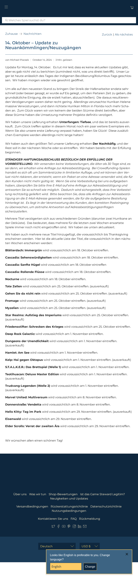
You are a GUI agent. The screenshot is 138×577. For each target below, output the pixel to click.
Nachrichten (33, 33)
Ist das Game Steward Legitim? (102, 494)
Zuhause (11, 33)
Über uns (20, 494)
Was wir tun (37, 494)
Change (90, 566)
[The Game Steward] (69, 7)
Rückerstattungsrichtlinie (69, 506)
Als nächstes (124, 34)
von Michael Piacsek (17, 60)
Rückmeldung (89, 518)
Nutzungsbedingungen (69, 511)
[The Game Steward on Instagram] (74, 527)
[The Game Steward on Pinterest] (69, 527)
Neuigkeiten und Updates (69, 498)
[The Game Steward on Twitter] (53, 527)
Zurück (107, 34)
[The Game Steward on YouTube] (63, 527)
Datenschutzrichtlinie (106, 506)
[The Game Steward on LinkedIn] (79, 527)
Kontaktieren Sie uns (53, 518)
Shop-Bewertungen (63, 494)
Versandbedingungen (32, 506)
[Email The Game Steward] (84, 527)
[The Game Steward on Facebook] (58, 527)
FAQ (74, 518)
